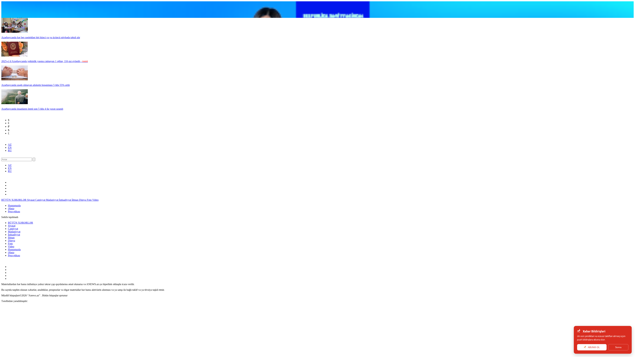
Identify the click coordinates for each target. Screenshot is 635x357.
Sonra (618, 347)
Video (95, 199)
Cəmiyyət (40, 199)
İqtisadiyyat (65, 199)
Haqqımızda (14, 205)
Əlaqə (11, 208)
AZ (10, 144)
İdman (75, 199)
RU (10, 150)
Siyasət (31, 199)
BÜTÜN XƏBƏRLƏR (14, 199)
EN (10, 147)
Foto (89, 199)
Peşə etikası (14, 211)
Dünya (83, 199)
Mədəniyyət (52, 199)
